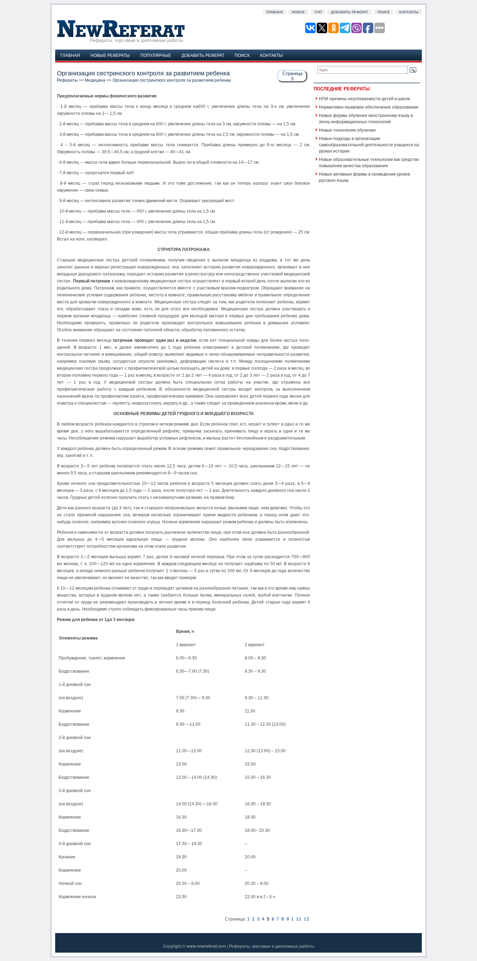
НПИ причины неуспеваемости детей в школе (364, 98)
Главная (274, 12)
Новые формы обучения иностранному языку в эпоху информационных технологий (366, 118)
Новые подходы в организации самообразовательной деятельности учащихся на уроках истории (369, 144)
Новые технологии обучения (347, 130)
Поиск (383, 12)
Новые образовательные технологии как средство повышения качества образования (369, 162)
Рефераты (67, 80)
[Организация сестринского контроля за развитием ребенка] (248, 919)
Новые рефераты (110, 55)
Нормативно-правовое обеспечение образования (368, 107)
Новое (298, 12)
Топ (318, 12)
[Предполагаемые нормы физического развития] (253, 919)
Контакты (408, 12)
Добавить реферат (349, 12)
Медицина (95, 80)
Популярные (155, 55)
